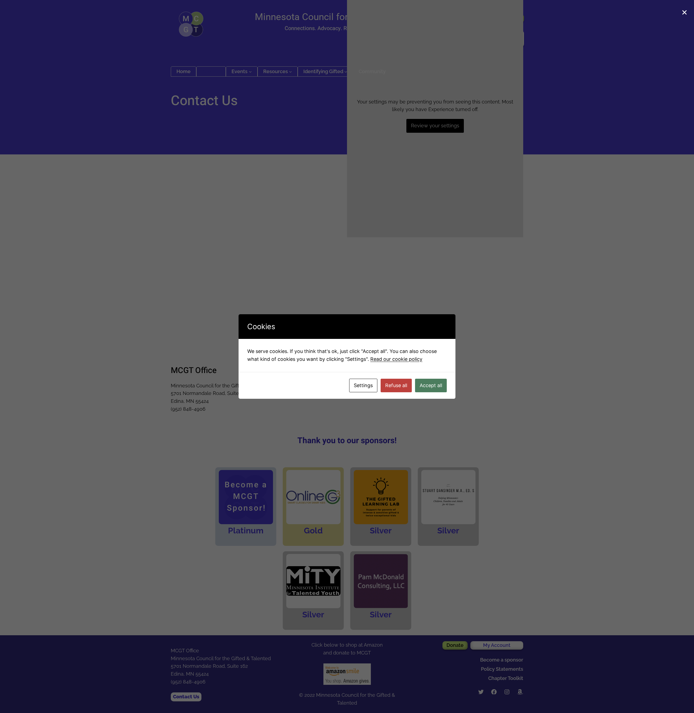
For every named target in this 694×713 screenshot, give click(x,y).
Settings (363, 385)
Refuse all (396, 385)
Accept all (431, 385)
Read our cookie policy (396, 359)
